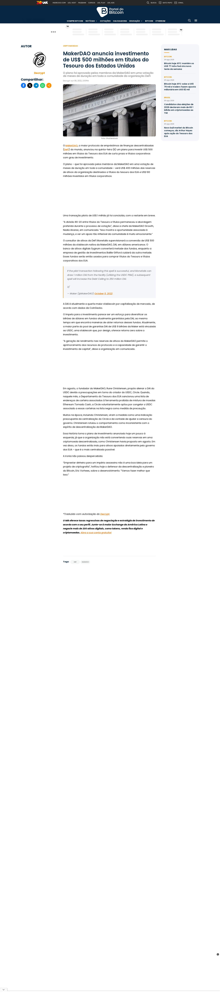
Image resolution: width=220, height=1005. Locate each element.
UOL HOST (72, 3)
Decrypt (39, 73)
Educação (134, 21)
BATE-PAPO (167, 3)
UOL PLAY (101, 3)
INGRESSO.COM (59, 3)
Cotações (105, 21)
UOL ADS (110, 3)
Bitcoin (149, 21)
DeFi (66, 149)
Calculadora (120, 21)
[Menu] (196, 21)
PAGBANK (82, 3)
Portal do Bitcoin (110, 12)
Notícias (90, 21)
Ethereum (160, 21)
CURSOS (91, 3)
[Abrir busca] (189, 21)
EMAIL (180, 3)
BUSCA (153, 3)
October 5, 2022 (103, 293)
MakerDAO (71, 145)
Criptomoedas (70, 46)
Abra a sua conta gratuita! (96, 532)
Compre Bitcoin (75, 21)
